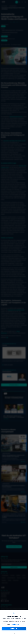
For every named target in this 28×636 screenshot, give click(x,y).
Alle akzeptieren (14, 628)
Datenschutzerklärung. (16, 624)
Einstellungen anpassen (15, 633)
